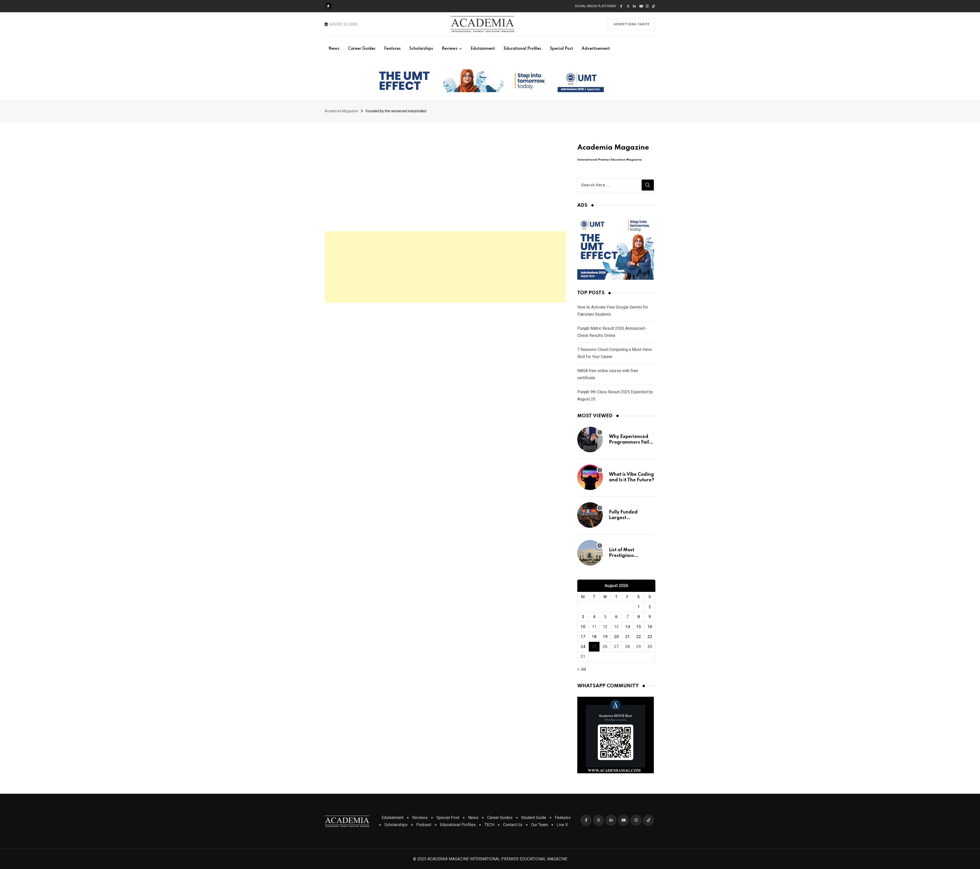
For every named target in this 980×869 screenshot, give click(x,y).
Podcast (423, 824)
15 (638, 626)
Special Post (561, 49)
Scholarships (421, 49)
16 (649, 626)
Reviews (450, 49)
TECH (489, 824)
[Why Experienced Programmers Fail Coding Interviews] (590, 439)
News (333, 49)
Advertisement (596, 49)
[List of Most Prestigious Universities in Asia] (590, 553)
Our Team (539, 824)
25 (594, 646)
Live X (562, 824)
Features (392, 49)
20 (616, 636)
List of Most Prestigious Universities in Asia (630, 556)
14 (627, 626)
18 (594, 636)
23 (649, 636)
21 (627, 636)
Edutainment (483, 49)
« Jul (581, 669)
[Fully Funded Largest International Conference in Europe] (590, 515)
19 (605, 636)
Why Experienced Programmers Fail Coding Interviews (629, 442)
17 (583, 636)
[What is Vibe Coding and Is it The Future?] (590, 477)
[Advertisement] (445, 267)
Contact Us (512, 824)
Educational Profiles (522, 49)
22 (638, 636)
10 (583, 626)
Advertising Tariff (632, 24)
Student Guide (533, 817)
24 (583, 646)
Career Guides (361, 49)
